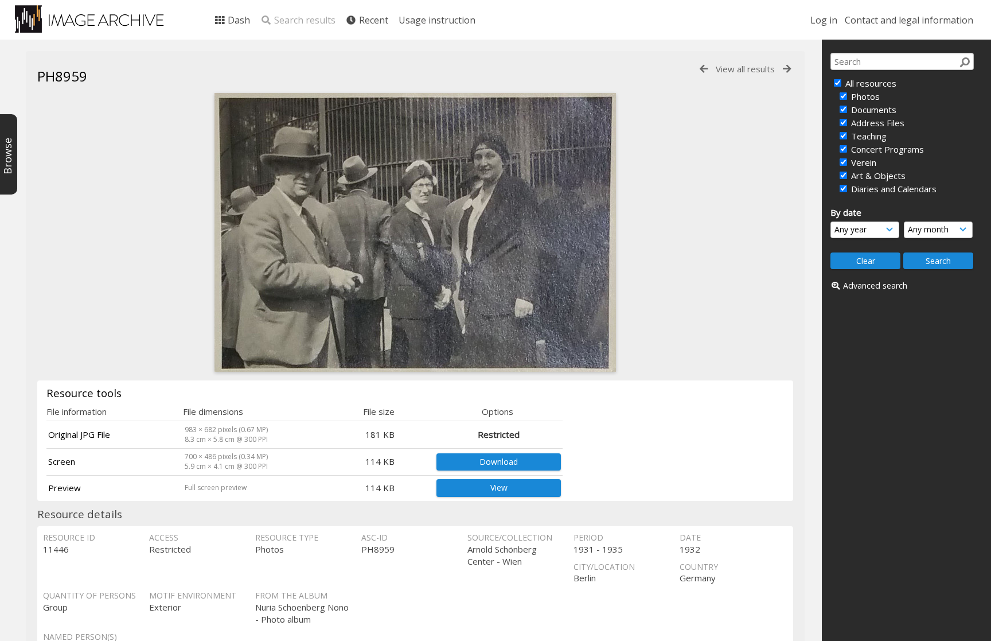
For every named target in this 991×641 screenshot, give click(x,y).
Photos (864, 96)
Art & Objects (877, 175)
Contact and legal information (909, 20)
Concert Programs (886, 149)
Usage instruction (437, 20)
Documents (872, 109)
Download (498, 461)
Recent (372, 20)
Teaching (868, 136)
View (499, 487)
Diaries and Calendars (893, 189)
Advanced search (875, 285)
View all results (745, 69)
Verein (862, 162)
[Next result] (787, 69)
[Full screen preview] (415, 368)
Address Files (876, 123)
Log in (823, 20)
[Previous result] (703, 69)
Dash (237, 20)
